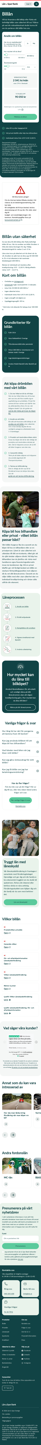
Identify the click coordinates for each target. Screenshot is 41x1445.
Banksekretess (7, 1363)
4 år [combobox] (28, 67)
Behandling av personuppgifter (12, 1417)
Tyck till (8, 1388)
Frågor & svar (26, 1328)
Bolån (4, 1323)
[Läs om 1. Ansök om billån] (20, 606)
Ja (27, 43)
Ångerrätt (5, 1367)
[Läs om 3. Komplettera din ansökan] (20, 628)
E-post (4, 1233)
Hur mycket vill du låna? (13, 51)
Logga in (28, 4)
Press (23, 1340)
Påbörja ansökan (20, 117)
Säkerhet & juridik (8, 1350)
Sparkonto (5, 1336)
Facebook (27, 1350)
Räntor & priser (7, 1359)
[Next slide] (13, 1135)
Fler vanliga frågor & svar (20, 800)
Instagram (27, 1363)
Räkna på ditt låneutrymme (20, 707)
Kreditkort (5, 1340)
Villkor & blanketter (8, 1355)
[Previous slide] (5, 1135)
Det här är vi (26, 1332)
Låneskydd (9, 285)
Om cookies (6, 1414)
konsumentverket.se (12, 220)
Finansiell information (29, 1336)
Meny (36, 4)
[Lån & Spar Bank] (10, 4)
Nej (34, 43)
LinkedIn (27, 1355)
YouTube (27, 1359)
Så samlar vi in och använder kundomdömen (25, 1067)
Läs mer (20, 1259)
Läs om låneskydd (20, 902)
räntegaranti (19, 281)
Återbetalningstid (10, 63)
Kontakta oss (21, 806)
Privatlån (5, 1328)
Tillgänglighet (6, 1421)
